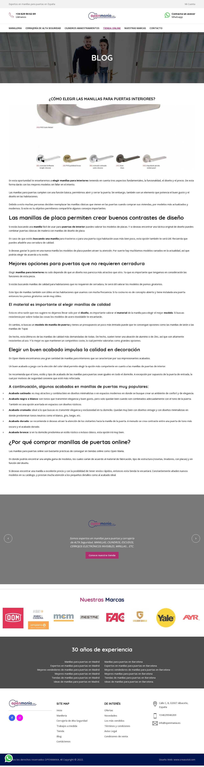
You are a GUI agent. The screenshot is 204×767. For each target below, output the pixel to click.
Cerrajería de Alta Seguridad (43, 28)
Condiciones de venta (116, 736)
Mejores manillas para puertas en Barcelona (128, 673)
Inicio (59, 710)
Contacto (156, 28)
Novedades (110, 715)
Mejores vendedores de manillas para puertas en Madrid (68, 669)
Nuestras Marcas (135, 28)
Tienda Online (112, 28)
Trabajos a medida (67, 725)
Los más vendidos (114, 720)
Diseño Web (165, 759)
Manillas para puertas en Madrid (82, 661)
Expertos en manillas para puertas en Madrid (75, 665)
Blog (59, 736)
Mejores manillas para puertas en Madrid (77, 673)
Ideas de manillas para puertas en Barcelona (128, 681)
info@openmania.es (169, 722)
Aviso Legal (110, 731)
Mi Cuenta (190, 4)
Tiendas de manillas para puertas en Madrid (76, 677)
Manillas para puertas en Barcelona (123, 661)
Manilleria (15, 28)
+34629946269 (167, 714)
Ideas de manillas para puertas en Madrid (76, 681)
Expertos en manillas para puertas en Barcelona (130, 665)
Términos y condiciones (117, 725)
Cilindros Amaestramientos (82, 28)
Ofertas (108, 710)
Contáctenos (63, 741)
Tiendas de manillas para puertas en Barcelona (130, 677)
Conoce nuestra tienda (102, 555)
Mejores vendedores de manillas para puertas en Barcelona (137, 669)
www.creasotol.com (184, 759)
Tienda (60, 731)
